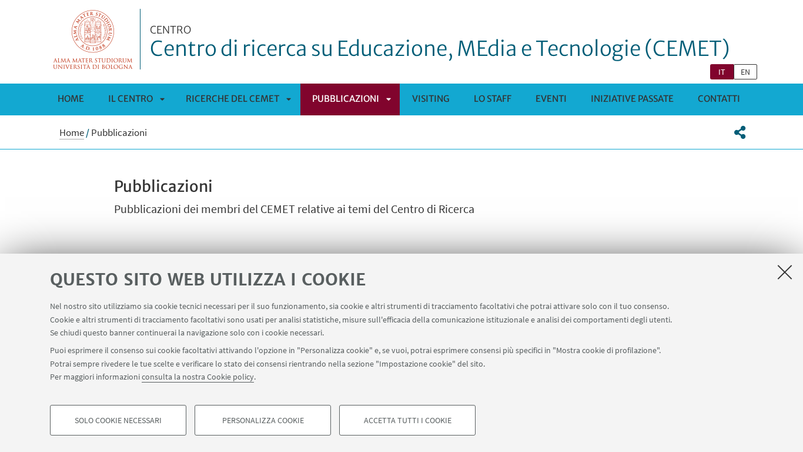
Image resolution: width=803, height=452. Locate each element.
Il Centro (130, 98)
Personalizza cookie (263, 420)
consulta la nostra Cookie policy (198, 376)
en (745, 72)
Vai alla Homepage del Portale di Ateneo (93, 39)
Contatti (719, 98)
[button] (739, 132)
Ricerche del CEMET (232, 98)
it (721, 72)
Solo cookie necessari (118, 420)
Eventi (551, 98)
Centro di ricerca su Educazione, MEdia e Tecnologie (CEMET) (440, 43)
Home (71, 98)
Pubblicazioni (345, 98)
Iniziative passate (632, 98)
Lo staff (492, 98)
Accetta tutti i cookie (407, 420)
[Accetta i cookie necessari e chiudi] (784, 271)
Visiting (431, 98)
